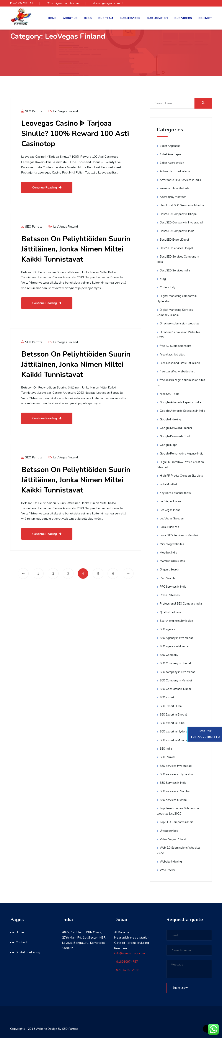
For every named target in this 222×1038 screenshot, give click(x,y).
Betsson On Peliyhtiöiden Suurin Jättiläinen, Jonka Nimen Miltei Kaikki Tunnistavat (75, 249)
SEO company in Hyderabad (178, 672)
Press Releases (170, 595)
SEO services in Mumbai (175, 791)
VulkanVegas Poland (173, 839)
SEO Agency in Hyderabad (177, 638)
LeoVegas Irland (170, 510)
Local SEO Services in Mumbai (179, 535)
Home (52, 18)
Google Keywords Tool (175, 436)
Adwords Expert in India (175, 171)
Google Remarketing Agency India (181, 454)
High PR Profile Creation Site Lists (181, 476)
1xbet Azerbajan (170, 154)
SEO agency (167, 629)
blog (163, 279)
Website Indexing (171, 862)
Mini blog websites (172, 544)
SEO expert (167, 697)
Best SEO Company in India (177, 231)
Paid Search (167, 578)
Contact (205, 18)
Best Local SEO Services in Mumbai (182, 205)
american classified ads (174, 188)
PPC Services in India (173, 587)
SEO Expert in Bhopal (173, 715)
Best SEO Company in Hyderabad (181, 223)
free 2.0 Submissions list (175, 346)
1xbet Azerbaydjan (172, 163)
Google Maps (168, 445)
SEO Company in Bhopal (175, 663)
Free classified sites (172, 355)
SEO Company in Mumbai (176, 681)
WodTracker (167, 870)
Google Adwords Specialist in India (182, 411)
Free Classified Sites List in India (180, 363)
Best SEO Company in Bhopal (179, 214)
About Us (70, 18)
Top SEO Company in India (176, 822)
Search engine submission (176, 621)
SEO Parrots (33, 111)
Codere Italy (167, 287)
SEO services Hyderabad (176, 766)
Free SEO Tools (170, 394)
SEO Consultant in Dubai (175, 689)
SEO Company (169, 655)
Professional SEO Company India (181, 604)
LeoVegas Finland (65, 111)
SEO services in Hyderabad (177, 774)
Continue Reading (44, 187)
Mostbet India (168, 553)
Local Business (169, 527)
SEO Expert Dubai (171, 706)
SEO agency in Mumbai (174, 646)
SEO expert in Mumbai (174, 740)
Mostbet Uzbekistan (172, 561)
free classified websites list (177, 372)
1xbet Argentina (170, 146)
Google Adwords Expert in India (180, 402)
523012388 (126, 970)
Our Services (129, 18)
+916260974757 (126, 962)
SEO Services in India (173, 783)
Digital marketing (28, 952)
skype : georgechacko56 (108, 3)
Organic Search (169, 570)
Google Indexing (170, 419)
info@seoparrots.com (65, 3)
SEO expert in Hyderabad (176, 732)
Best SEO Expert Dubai (174, 240)
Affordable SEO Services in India (180, 180)
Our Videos (183, 18)
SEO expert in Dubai (172, 723)
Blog (88, 18)
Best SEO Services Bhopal (176, 248)
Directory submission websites (179, 324)
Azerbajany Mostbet (173, 197)
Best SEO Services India (175, 271)
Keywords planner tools (175, 493)
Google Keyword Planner (176, 428)
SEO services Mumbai (173, 800)
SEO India (166, 749)
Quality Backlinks (170, 612)
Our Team (105, 18)
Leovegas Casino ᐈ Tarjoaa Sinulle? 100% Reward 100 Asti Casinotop (75, 133)
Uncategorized (169, 831)
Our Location (157, 18)
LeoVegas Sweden (172, 519)
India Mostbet (168, 484)
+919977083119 (23, 3)
